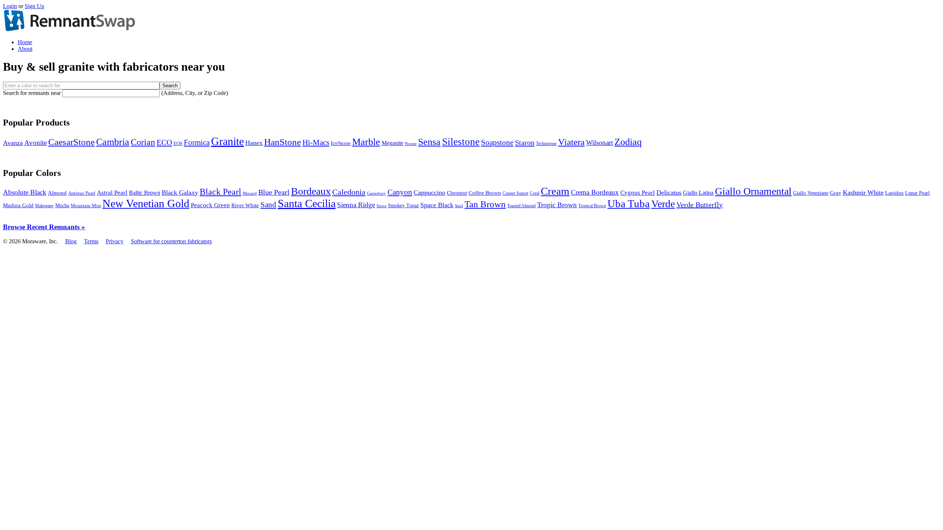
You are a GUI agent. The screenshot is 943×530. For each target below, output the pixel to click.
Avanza (13, 142)
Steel (459, 206)
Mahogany (44, 205)
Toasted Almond (521, 206)
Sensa (429, 142)
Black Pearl (220, 192)
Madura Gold (18, 205)
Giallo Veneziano (810, 193)
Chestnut (457, 193)
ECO (164, 142)
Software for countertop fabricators (171, 241)
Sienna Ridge (356, 205)
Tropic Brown (557, 205)
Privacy (114, 241)
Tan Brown (485, 204)
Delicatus (668, 192)
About (25, 49)
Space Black (436, 205)
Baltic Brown (144, 192)
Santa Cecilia (307, 203)
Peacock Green (210, 205)
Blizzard (250, 193)
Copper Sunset (515, 193)
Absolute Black (24, 192)
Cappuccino (429, 192)
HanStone (282, 142)
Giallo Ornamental (753, 191)
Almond (57, 193)
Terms (91, 241)
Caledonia (348, 192)
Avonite (35, 142)
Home (25, 42)
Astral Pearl (112, 192)
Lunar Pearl (917, 193)
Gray (835, 193)
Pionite (411, 143)
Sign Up (34, 6)
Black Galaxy (180, 192)
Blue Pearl (274, 192)
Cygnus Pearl (637, 192)
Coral (534, 193)
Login (10, 6)
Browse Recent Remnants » (44, 227)
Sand (268, 204)
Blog (71, 241)
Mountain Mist (86, 205)
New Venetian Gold (145, 203)
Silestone (461, 141)
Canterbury (376, 193)
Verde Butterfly (699, 205)
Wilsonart (599, 142)
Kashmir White (863, 192)
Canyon (400, 192)
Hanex (254, 142)
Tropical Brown (592, 206)
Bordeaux (311, 191)
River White (245, 205)
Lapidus (894, 193)
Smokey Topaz (403, 205)
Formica (197, 142)
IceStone (341, 143)
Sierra (381, 206)
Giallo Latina (698, 193)
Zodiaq (628, 141)
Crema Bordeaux (595, 192)
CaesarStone (71, 142)
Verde (663, 203)
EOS (177, 143)
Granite (227, 141)
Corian (143, 142)
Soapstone (497, 142)
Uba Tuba (628, 203)
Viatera (571, 142)
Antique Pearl (81, 193)
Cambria (112, 142)
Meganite (392, 143)
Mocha (62, 205)
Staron (524, 142)
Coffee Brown (485, 193)
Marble (366, 142)
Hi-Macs (315, 142)
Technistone (546, 143)
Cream (555, 191)
